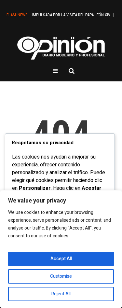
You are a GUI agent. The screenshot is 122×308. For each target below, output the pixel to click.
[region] (61, 249)
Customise (61, 276)
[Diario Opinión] (61, 48)
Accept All (61, 258)
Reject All (61, 293)
